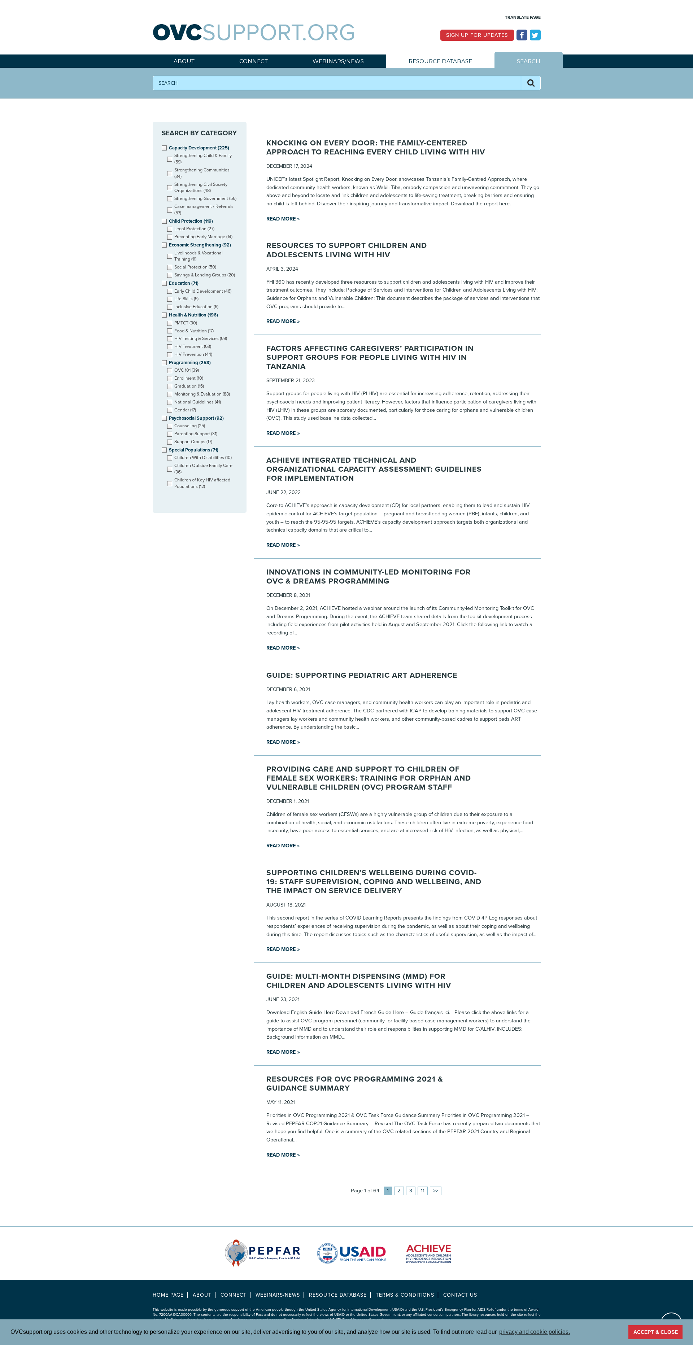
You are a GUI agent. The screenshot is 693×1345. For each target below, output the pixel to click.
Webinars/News (338, 61)
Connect (253, 61)
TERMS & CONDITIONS (405, 1295)
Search (528, 61)
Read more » (283, 219)
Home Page (168, 1295)
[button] (531, 83)
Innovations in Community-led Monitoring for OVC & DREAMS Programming (368, 577)
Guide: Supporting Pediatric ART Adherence (361, 675)
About (184, 61)
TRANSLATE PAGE (523, 17)
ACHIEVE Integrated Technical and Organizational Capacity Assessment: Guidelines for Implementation (374, 469)
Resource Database (440, 61)
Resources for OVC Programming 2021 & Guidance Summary (354, 1084)
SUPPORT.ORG (254, 33)
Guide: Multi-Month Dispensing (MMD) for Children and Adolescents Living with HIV (358, 981)
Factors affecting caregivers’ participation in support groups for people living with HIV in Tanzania (370, 357)
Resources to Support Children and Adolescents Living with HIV (346, 250)
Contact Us (460, 1295)
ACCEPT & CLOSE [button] (655, 1332)
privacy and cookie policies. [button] (534, 1332)
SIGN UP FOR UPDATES (477, 35)
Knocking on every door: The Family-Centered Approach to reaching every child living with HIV (375, 148)
